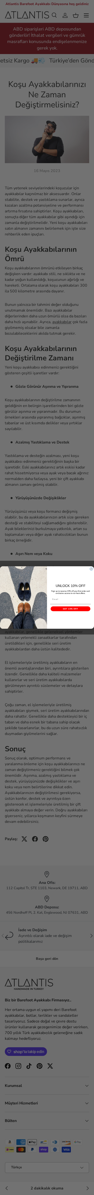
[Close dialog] (91, 568)
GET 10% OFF (70, 609)
